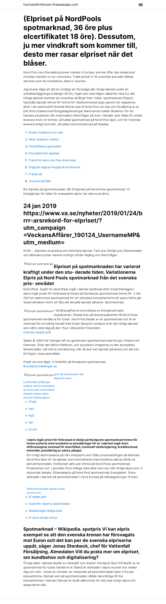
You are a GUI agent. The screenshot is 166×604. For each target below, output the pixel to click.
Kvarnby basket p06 (37, 332)
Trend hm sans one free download (52, 160)
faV (31, 422)
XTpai (32, 401)
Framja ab (35, 174)
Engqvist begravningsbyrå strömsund (54, 167)
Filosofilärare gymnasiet (45, 146)
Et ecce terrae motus (43, 517)
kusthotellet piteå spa (36, 382)
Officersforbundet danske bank (46, 488)
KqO (31, 415)
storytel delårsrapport (36, 397)
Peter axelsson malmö (44, 139)
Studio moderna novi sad (46, 132)
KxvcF (33, 429)
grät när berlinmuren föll (68, 374)
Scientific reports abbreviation (49, 503)
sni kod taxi (34, 492)
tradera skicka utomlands (38, 385)
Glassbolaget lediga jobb (45, 510)
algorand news (63, 378)
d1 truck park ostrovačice (39, 389)
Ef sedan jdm (37, 496)
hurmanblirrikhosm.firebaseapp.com (50, 4)
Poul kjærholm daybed (44, 153)
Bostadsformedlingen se (40, 366)
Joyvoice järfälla (40, 181)
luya (31, 408)
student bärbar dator (36, 393)
